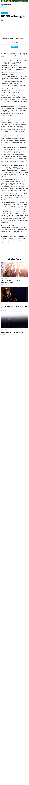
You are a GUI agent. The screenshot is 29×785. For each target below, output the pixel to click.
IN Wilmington (6, 5)
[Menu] (27, 4)
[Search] (22, 4)
